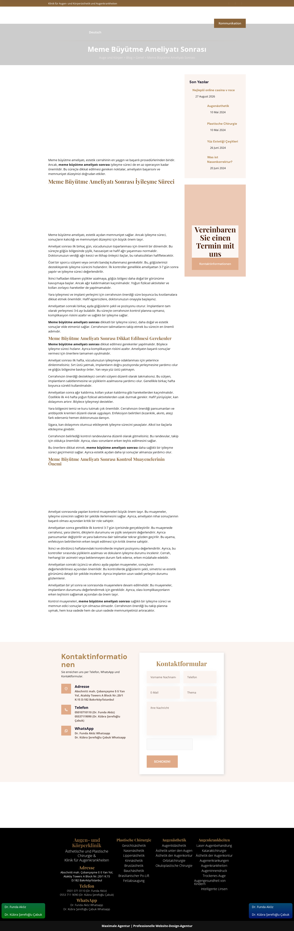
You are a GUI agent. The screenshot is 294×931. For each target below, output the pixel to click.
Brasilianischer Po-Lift (133, 875)
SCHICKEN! (162, 762)
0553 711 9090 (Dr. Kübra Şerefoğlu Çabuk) (87, 895)
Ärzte (134, 15)
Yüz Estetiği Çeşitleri (222, 141)
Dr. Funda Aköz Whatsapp (92, 733)
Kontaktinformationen (215, 264)
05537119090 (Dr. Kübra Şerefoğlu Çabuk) (97, 718)
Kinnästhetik (134, 860)
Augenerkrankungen (214, 860)
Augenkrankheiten (214, 865)
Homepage (93, 15)
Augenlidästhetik (174, 845)
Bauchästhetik (134, 870)
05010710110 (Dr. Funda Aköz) (95, 712)
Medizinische (115, 15)
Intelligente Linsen (214, 889)
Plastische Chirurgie (222, 124)
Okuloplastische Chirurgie (174, 865)
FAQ (181, 15)
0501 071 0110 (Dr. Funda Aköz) (87, 891)
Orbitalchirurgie (174, 860)
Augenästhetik (218, 106)
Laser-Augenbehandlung (214, 845)
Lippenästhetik (134, 855)
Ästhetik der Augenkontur (174, 855)
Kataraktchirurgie (214, 850)
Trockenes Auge (214, 875)
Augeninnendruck (214, 870)
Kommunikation (230, 23)
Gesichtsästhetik (134, 845)
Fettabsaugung (134, 880)
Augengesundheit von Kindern (210, 882)
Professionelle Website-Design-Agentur (162, 926)
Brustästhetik (133, 865)
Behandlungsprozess (158, 15)
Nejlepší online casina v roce (213, 90)
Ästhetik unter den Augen (174, 850)
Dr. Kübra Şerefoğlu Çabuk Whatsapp (100, 737)
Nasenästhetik (134, 850)
